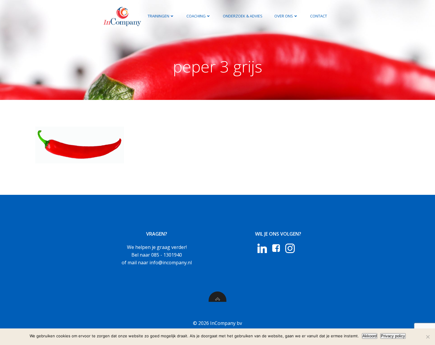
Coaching (196, 16)
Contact (318, 16)
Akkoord (369, 336)
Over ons (283, 16)
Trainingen (158, 16)
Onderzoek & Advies (242, 16)
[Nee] (428, 337)
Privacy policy (393, 336)
